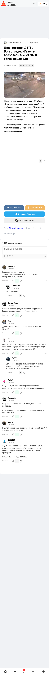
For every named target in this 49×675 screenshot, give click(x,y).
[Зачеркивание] (7, 256)
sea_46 (11, 339)
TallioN (10, 380)
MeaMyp (11, 266)
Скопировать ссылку (26, 220)
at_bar (14, 358)
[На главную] (5, 671)
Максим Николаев (14, 43)
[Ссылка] (12, 256)
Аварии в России (10, 65)
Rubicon (11, 321)
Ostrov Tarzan (13, 303)
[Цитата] (9, 256)
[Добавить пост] (32, 671)
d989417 (11, 440)
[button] (23, 671)
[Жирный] (4, 256)
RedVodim (16, 285)
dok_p (10, 422)
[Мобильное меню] (15, 671)
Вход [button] (45, 4)
